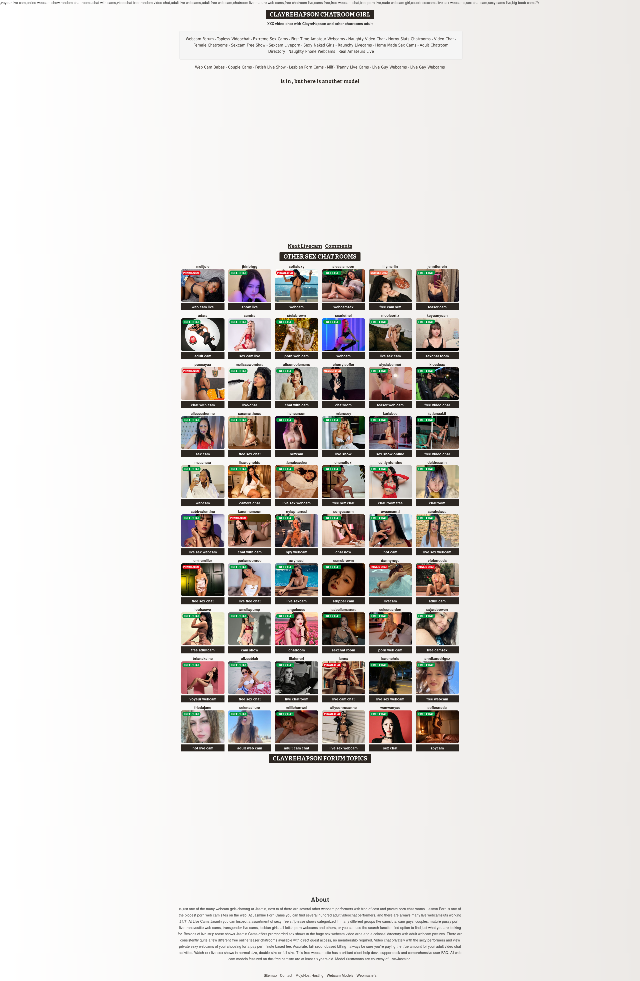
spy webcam (296, 551)
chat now (343, 551)
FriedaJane (202, 707)
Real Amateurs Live (356, 51)
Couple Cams (240, 67)
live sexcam (296, 600)
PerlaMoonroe (250, 560)
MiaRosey (343, 413)
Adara (203, 315)
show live (250, 306)
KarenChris (390, 658)
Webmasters (366, 975)
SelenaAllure (249, 707)
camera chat (249, 502)
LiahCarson (297, 413)
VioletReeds (437, 560)
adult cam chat (296, 747)
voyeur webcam (203, 698)
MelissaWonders (250, 364)
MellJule (203, 266)
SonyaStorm (343, 511)
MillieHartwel (296, 707)
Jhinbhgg (250, 266)
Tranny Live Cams (352, 67)
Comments (338, 246)
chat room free (390, 502)
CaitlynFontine (390, 462)
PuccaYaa (202, 364)
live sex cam (390, 355)
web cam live (203, 306)
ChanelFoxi (343, 462)
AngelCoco (297, 609)
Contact (286, 975)
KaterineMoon (250, 511)
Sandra (250, 315)
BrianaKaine (203, 658)
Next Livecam (305, 246)
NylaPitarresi (296, 511)
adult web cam (249, 747)
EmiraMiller (203, 560)
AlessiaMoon (343, 266)
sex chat (390, 747)
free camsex (437, 649)
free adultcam (202, 649)
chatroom (343, 404)
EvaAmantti (390, 511)
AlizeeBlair (249, 658)
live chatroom (296, 698)
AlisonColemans (296, 364)
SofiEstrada (437, 707)
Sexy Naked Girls (319, 45)
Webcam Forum (200, 39)
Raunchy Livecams (355, 45)
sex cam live (249, 355)
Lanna (343, 658)
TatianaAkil (437, 413)
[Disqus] (320, 827)
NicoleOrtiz (390, 315)
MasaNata (202, 462)
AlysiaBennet (390, 364)
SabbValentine (203, 511)
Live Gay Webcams (427, 67)
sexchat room (437, 355)
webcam (297, 306)
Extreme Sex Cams (270, 39)
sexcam (296, 453)
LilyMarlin (390, 266)
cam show (249, 649)
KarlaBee (390, 413)
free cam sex (390, 306)
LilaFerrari (296, 658)
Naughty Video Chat (366, 39)
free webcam (437, 698)
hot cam (390, 551)
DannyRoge (390, 560)
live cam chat (343, 698)
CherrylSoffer (343, 364)
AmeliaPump (249, 609)
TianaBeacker (297, 462)
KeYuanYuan (437, 315)
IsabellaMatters (343, 609)
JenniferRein (437, 266)
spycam (437, 747)
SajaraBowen (437, 609)
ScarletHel (343, 315)
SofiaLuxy (296, 266)
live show (343, 453)
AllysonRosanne (343, 707)
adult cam (202, 355)
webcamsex (344, 306)
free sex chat (250, 453)
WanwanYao (390, 707)
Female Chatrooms (211, 45)
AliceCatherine (203, 413)
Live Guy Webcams (389, 67)
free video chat (437, 404)
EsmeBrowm (343, 560)
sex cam (203, 453)
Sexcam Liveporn (284, 45)
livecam (390, 600)
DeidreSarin (437, 462)
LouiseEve (202, 609)
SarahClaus (437, 511)
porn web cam (296, 355)
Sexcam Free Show (248, 45)
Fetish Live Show (270, 67)
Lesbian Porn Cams (306, 67)
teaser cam (437, 306)
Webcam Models (340, 975)
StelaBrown (296, 315)
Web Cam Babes (210, 67)
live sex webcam (296, 502)
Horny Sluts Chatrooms (409, 39)
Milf (330, 67)
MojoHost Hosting (310, 975)
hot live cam (202, 747)
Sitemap (270, 975)
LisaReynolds (249, 462)
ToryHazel (296, 560)
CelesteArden (390, 609)
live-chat (249, 404)
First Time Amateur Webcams (318, 39)
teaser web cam (390, 404)
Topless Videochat (233, 39)
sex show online (390, 453)
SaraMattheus (249, 413)
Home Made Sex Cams (395, 45)
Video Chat (444, 39)
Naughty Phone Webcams (311, 51)
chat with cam (203, 404)
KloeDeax (437, 364)
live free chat (250, 600)
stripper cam (343, 600)
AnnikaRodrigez (437, 658)
